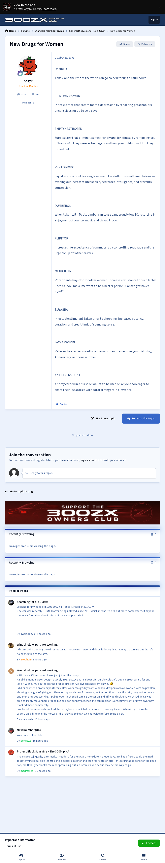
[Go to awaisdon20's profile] (11, 602)
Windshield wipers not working (37, 644)
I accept (151, 843)
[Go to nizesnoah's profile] (11, 671)
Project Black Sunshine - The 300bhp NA (43, 751)
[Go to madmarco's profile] (11, 752)
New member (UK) (29, 730)
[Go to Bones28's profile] (11, 731)
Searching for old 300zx (32, 602)
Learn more (7, 7)
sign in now (87, 460)
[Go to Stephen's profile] (11, 645)
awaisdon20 (28, 634)
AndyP (28, 81)
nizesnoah (27, 719)
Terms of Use (13, 846)
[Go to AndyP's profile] (28, 65)
